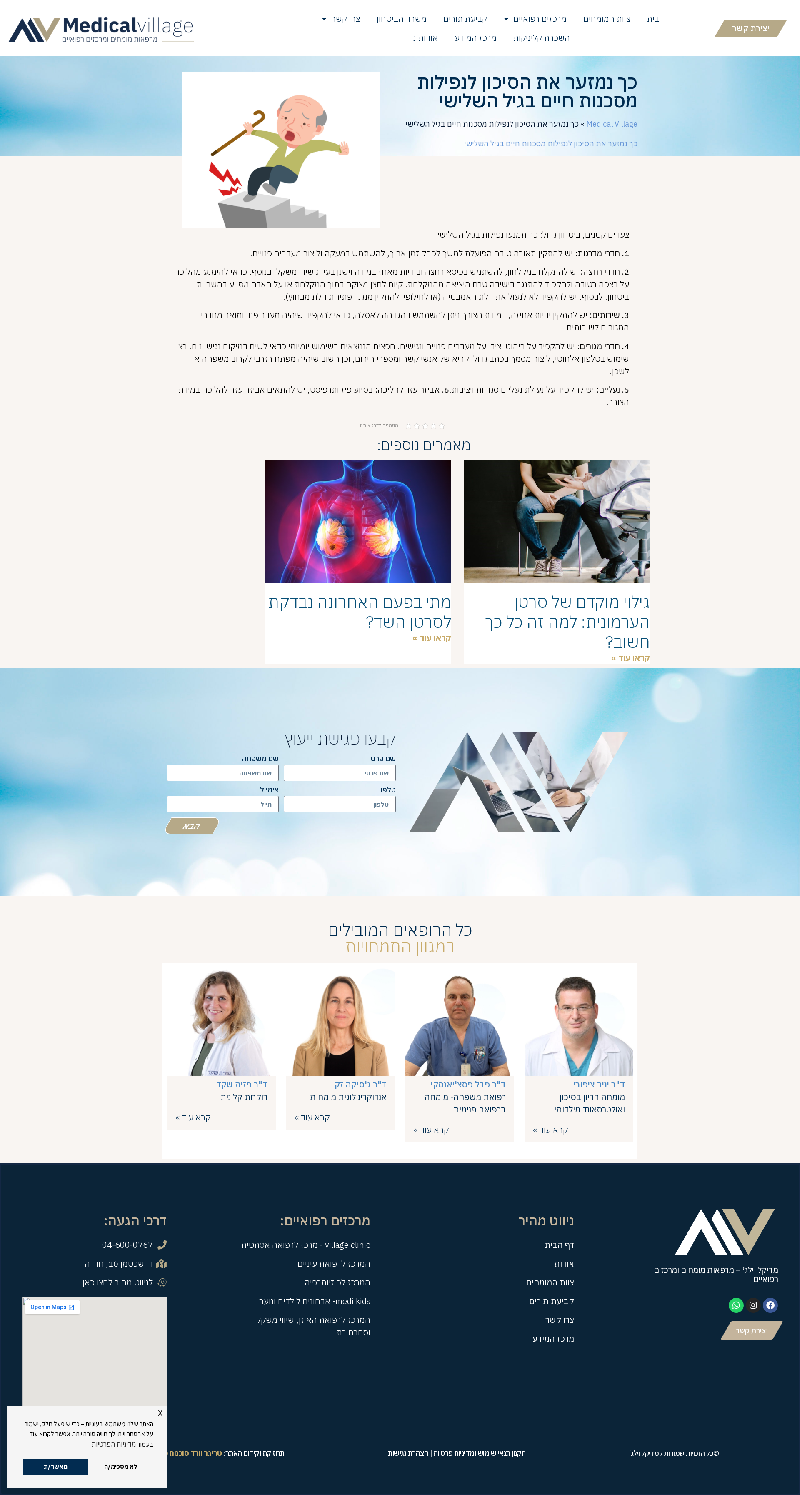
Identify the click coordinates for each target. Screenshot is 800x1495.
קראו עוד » (630, 657)
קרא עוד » (550, 1129)
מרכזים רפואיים (540, 18)
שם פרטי (382, 759)
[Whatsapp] (736, 1305)
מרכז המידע (476, 37)
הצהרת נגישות (408, 1453)
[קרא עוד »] (579, 1073)
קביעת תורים (465, 18)
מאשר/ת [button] (56, 1466)
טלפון (387, 790)
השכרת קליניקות (541, 37)
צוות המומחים (606, 18)
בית (653, 18)
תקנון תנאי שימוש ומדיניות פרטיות (479, 1453)
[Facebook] (770, 1305)
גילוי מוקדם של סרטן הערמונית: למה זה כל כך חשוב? (567, 621)
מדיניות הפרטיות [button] (114, 1444)
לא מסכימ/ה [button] (121, 1466)
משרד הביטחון (402, 18)
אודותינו (424, 37)
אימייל (269, 790)
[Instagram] (753, 1305)
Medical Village (612, 124)
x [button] (160, 1412)
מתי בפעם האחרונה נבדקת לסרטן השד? (359, 611)
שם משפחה (260, 759)
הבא (192, 826)
